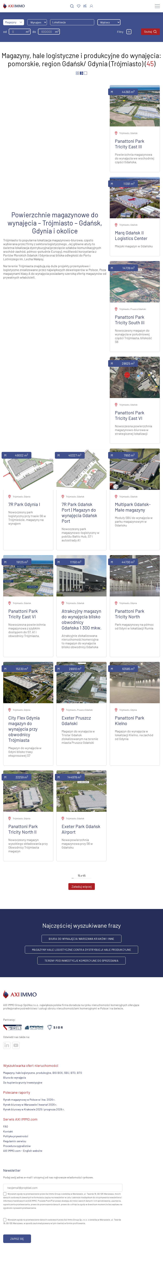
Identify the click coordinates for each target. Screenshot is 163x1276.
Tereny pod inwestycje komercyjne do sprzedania (81, 960)
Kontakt (8, 1131)
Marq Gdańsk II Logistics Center (131, 235)
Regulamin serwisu (14, 1141)
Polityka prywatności (15, 1136)
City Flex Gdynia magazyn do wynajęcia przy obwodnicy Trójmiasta (24, 729)
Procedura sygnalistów (17, 1146)
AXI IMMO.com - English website (22, 1150)
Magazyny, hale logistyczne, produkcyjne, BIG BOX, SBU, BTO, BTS (42, 1072)
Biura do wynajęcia (14, 1077)
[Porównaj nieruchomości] (84, 6)
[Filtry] (128, 31)
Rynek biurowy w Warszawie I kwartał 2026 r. (30, 1104)
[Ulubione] (78, 6)
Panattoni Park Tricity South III (130, 319)
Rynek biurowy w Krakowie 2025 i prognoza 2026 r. (34, 1109)
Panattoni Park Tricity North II (23, 829)
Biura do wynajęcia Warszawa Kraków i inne (81, 938)
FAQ (5, 1126)
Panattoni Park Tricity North (129, 613)
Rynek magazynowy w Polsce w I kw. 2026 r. (29, 1099)
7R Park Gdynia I (24, 504)
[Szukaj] (72, 6)
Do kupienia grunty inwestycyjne (22, 1082)
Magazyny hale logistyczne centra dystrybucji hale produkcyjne (81, 949)
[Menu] (157, 6)
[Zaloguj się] (91, 6)
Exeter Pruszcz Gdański (76, 720)
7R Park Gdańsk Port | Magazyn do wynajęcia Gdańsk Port (79, 512)
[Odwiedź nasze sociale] (6, 1045)
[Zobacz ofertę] (135, 105)
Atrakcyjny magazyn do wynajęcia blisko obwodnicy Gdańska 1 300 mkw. (81, 619)
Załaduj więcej (82, 886)
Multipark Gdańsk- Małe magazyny (133, 507)
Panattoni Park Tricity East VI (129, 415)
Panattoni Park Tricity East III (129, 143)
